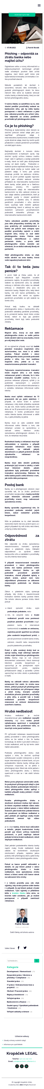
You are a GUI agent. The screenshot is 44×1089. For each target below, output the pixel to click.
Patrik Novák (33, 48)
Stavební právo (15, 981)
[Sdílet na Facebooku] (18, 948)
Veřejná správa (15, 998)
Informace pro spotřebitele (13, 1044)
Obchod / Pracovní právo (19, 991)
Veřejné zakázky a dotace (19, 1011)
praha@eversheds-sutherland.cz (24, 1061)
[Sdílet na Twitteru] (25, 948)
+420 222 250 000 (25, 1059)
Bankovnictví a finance (18, 1002)
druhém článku (18, 893)
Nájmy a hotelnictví (17, 994)
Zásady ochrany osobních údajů (15, 1040)
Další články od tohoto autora (22, 932)
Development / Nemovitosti (21, 971)
